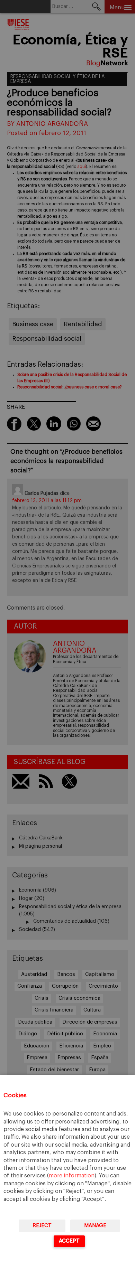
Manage (95, 1225)
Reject (42, 1225)
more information (71, 1175)
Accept (69, 1240)
